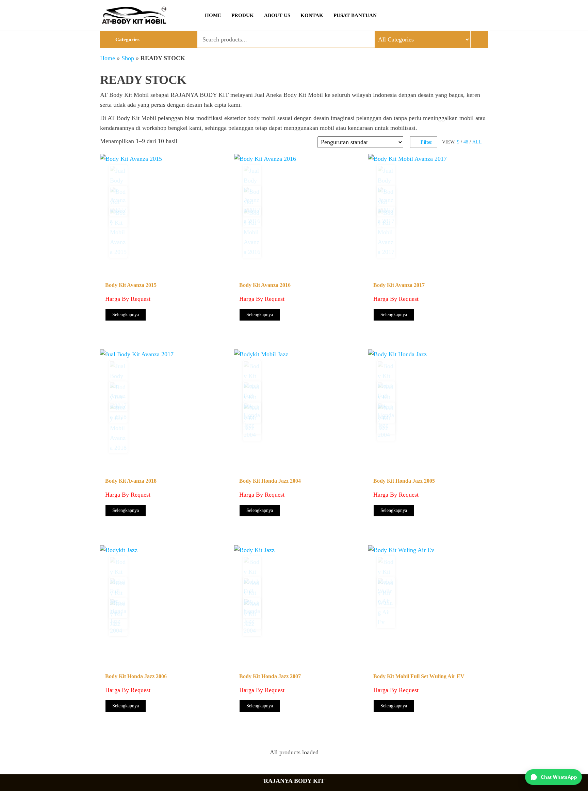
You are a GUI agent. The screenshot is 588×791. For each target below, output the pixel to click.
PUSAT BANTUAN (355, 15)
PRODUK (242, 15)
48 (465, 141)
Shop (127, 58)
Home (107, 58)
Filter (426, 142)
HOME (213, 15)
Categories (127, 39)
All (477, 141)
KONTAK (311, 15)
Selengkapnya (125, 314)
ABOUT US (277, 15)
